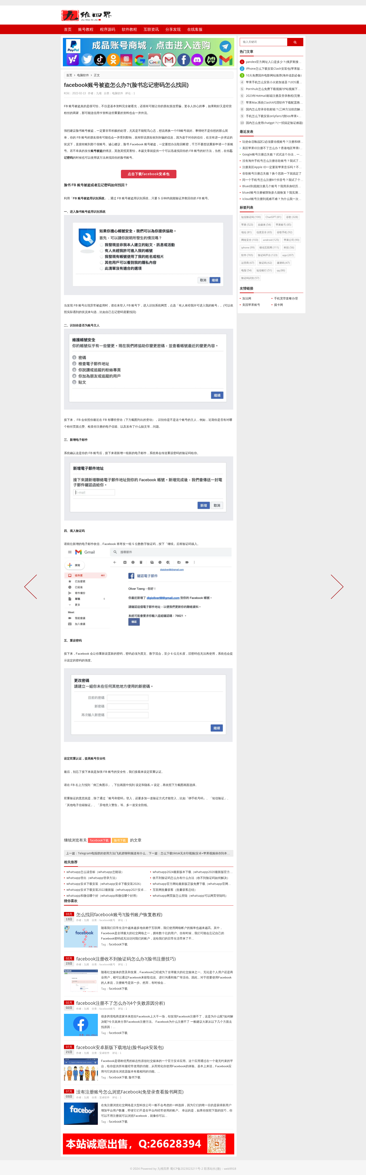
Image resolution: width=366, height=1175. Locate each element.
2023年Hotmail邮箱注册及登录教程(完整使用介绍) (279, 96)
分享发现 (173, 29)
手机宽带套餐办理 (286, 298)
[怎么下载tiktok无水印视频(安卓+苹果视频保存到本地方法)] (336, 587)
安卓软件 (104, 1053)
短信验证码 (251, 217)
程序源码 (107, 29)
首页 (68, 29)
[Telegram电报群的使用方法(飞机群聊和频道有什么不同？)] (31, 587)
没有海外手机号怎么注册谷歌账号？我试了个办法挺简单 (279, 161)
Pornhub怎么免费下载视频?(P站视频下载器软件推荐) (281, 89)
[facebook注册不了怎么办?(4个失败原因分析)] (81, 1025)
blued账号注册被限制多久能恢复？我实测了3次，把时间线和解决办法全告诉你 (294, 192)
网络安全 (249, 240)
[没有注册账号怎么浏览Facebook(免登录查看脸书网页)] (81, 1113)
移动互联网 (269, 247)
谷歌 (292, 217)
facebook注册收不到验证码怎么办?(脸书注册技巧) (126, 959)
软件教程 (129, 29)
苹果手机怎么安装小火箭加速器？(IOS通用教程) (277, 82)
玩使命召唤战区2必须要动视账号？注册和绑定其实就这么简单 (283, 142)
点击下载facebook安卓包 (149, 174)
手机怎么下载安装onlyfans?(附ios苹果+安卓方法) (278, 116)
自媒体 (264, 224)
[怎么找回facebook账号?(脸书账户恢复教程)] (81, 936)
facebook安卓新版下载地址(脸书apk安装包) (120, 1047)
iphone (248, 247)
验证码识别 (250, 278)
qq (281, 270)
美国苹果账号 (251, 305)
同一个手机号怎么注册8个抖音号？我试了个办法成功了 (278, 180)
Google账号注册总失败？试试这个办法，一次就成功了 (278, 154)
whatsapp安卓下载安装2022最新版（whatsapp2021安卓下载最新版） (114, 890)
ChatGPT (273, 217)
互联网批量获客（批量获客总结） (175, 890)
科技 (289, 247)
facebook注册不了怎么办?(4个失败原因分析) (120, 1003)
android (271, 240)
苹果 (247, 224)
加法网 (246, 298)
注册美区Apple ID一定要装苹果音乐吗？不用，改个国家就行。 (284, 167)
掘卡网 (278, 305)
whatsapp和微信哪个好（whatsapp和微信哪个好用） (103, 896)
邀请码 (283, 263)
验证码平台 (267, 255)
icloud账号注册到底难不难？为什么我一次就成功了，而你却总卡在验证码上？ (294, 199)
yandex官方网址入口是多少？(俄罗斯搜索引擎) (277, 62)
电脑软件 (83, 75)
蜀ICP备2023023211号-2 (186, 1169)
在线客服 (194, 29)
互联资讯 (151, 29)
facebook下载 (99, 840)
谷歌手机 (284, 232)
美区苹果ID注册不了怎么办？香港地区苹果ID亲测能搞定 (279, 148)
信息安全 (264, 232)
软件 (247, 255)
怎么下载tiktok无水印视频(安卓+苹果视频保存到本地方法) (199, 853)
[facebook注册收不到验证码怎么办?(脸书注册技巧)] (81, 980)
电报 (246, 270)
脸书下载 (120, 840)
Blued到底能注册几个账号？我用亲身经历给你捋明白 (277, 186)
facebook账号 (107, 920)
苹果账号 (283, 224)
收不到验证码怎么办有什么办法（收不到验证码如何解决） (191, 878)
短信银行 (264, 270)
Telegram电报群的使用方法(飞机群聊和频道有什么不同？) (116, 853)
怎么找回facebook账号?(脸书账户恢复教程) (119, 914)
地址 (246, 232)
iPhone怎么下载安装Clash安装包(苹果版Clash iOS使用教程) (286, 69)
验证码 (265, 263)
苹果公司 (291, 240)
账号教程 (85, 29)
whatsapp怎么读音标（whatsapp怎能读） (95, 872)
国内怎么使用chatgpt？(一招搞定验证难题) (274, 123)
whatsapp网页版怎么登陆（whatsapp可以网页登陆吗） (190, 896)
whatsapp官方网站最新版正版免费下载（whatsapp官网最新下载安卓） (201, 884)
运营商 (247, 263)
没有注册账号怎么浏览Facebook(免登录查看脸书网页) (129, 1092)
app (288, 255)
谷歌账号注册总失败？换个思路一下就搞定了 (272, 173)
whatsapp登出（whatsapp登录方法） (92, 878)
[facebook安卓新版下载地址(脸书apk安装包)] (81, 1069)
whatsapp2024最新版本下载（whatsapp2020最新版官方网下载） (197, 872)
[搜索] (295, 42)
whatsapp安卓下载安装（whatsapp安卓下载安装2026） (105, 884)
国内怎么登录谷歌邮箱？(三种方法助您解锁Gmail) (279, 109)
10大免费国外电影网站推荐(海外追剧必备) (273, 75)
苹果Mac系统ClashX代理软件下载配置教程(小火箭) (279, 102)
